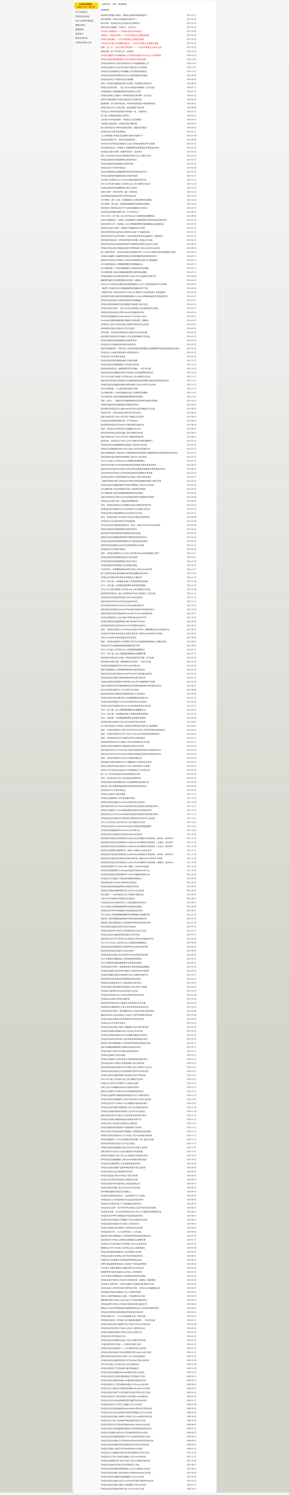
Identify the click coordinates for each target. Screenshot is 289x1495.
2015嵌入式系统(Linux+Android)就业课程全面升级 (123, 180)
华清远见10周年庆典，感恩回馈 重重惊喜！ (120, 501)
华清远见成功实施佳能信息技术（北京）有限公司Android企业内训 (130, 525)
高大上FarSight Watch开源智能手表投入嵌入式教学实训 (126, 156)
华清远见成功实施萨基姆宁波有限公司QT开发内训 (123, 1075)
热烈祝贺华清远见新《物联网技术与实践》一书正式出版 (126, 662)
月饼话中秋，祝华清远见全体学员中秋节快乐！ (122, 413)
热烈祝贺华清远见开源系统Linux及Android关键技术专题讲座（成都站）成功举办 (137, 862)
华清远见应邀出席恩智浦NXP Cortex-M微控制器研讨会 (125, 874)
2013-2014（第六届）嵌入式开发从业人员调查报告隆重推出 (128, 216)
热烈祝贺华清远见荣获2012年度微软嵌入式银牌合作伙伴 (126, 762)
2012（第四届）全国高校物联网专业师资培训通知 (123, 718)
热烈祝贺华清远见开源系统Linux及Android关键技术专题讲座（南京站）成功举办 (137, 838)
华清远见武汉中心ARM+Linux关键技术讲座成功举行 (124, 1103)
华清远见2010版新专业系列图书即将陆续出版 (121, 1260)
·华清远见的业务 (82, 16)
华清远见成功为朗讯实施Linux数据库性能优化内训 (123, 1380)
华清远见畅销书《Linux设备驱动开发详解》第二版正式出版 (127, 1139)
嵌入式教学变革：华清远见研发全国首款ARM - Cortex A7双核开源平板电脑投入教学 (138, 252)
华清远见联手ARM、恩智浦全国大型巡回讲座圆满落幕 (125, 967)
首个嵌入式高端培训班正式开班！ (116, 115)
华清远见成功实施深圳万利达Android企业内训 (121, 834)
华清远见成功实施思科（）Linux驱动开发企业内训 (123, 1348)
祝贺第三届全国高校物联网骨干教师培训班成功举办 (124, 786)
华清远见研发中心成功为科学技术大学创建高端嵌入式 (125, 63)
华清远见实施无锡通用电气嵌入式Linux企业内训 (122, 890)
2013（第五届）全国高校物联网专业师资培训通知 (123, 585)
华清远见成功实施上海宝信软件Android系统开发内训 (124, 955)
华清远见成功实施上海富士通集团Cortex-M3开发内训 (125, 1027)
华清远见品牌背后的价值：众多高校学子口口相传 (123, 1196)
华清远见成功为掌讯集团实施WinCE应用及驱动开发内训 (126, 1428)
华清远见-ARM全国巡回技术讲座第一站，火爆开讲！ (124, 111)
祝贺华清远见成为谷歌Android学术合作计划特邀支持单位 (126, 674)
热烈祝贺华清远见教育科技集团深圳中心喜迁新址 (123, 694)
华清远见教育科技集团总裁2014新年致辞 (119, 360)
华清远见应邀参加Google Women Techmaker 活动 (123, 316)
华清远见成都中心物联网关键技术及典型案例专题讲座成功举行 (129, 256)
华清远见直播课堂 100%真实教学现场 (118, 798)
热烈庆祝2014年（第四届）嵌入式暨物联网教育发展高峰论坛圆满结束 (132, 224)
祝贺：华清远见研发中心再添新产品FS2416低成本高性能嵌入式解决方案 (133, 641)
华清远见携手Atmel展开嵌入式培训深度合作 (120, 1183)
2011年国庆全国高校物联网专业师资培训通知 (121, 906)
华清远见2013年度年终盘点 (113, 356)
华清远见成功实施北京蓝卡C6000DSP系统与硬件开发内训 (127, 1481)
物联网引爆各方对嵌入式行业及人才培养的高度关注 (124, 1300)
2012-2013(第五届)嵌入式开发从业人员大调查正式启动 (125, 589)
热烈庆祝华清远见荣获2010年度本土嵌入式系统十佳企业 (126, 1067)
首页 (114, 4)
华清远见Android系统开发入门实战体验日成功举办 (123, 902)
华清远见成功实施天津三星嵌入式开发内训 (120, 1224)
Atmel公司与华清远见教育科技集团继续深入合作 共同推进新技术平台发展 (134, 284)
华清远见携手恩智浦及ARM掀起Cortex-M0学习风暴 (124, 987)
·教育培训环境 (81, 38)
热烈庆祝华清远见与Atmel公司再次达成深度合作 (122, 605)
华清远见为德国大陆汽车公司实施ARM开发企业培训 (124, 1432)
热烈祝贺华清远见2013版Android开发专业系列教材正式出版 (128, 409)
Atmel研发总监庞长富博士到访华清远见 (118, 196)
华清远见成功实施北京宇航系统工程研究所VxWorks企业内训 (128, 818)
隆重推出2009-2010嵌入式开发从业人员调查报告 (123, 1248)
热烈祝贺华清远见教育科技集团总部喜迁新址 (121, 533)
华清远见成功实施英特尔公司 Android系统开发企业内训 (126, 706)
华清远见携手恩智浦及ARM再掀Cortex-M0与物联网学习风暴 (128, 682)
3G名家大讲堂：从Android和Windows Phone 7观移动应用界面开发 (131, 1212)
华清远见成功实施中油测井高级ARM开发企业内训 (123, 678)
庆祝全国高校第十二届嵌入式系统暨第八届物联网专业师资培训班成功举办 (134, 220)
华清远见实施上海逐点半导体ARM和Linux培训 (121, 1448)
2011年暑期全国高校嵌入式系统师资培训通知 (121, 959)
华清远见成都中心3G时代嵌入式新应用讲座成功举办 (124, 1059)
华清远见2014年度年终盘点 (113, 168)
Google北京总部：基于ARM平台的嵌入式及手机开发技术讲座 (128, 1208)
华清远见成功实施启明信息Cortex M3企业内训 (121, 597)
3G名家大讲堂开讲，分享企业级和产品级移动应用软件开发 (127, 1284)
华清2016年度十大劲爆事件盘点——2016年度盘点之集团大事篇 (129, 43)
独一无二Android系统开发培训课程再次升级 (120, 774)
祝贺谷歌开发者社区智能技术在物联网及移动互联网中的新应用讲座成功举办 (135, 380)
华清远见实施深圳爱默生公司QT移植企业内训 (121, 1252)
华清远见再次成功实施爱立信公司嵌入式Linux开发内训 (125, 1324)
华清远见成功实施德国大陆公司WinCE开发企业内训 (124, 1147)
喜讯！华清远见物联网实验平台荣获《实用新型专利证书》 (127, 83)
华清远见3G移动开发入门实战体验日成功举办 (121, 983)
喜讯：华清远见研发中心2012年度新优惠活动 (121, 758)
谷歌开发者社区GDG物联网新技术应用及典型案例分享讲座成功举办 (131, 686)
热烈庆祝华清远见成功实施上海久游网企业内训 (122, 433)
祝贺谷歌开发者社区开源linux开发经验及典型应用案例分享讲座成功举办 (133, 469)
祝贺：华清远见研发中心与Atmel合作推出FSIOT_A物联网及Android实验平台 (135, 629)
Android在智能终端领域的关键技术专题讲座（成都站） (125, 320)
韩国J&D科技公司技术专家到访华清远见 (119, 882)
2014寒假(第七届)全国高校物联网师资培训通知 (122, 396)
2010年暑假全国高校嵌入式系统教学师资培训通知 (123, 1276)
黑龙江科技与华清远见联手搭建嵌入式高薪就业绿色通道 (126, 1131)
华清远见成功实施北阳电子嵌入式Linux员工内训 (122, 1489)
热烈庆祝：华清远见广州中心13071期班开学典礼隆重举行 (127, 441)
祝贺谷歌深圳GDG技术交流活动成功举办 (119, 601)
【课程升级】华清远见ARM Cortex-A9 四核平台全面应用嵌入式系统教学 (133, 292)
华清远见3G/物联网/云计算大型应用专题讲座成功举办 (125, 1007)
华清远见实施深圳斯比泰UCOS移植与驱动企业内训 (124, 1035)
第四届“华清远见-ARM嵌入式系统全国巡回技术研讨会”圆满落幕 (129, 260)
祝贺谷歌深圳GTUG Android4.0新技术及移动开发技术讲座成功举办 (131, 750)
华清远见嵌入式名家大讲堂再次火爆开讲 (119, 1123)
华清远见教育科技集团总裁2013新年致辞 (119, 557)
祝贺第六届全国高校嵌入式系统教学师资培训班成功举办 (126, 1236)
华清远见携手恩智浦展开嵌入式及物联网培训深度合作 (125, 782)
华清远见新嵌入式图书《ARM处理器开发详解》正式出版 (126, 95)
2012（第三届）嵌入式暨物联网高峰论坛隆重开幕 (123, 653)
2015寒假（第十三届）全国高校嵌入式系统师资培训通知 (126, 200)
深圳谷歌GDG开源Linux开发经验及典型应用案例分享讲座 (127, 473)
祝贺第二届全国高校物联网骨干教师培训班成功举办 (124, 918)
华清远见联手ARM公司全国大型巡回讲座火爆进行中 (124, 1304)
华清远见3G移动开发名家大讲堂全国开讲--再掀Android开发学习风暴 (131, 633)
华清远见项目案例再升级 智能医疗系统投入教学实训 (124, 304)
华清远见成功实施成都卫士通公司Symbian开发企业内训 (126, 1099)
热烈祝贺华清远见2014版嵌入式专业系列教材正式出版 (125, 336)
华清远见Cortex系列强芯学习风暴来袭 (118, 521)
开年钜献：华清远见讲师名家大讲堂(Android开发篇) (124, 332)
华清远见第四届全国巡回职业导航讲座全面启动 (122, 1312)
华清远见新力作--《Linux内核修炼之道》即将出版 (123, 1316)
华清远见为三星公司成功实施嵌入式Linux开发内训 (123, 1457)
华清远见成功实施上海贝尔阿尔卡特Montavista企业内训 (126, 1473)
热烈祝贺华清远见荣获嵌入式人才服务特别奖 (121, 1292)
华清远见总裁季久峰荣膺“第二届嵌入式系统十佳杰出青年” (126, 850)
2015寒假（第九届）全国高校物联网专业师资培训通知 (125, 204)
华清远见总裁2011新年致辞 (113, 1055)
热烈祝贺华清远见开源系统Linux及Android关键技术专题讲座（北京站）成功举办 (137, 846)
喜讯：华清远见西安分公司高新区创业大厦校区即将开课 (126, 505)
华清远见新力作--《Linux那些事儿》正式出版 (121, 1232)
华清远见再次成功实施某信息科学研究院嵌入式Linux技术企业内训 (130, 248)
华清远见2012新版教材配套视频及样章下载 (120, 645)
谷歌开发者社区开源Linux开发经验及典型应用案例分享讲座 (127, 497)
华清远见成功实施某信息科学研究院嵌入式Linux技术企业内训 (128, 384)
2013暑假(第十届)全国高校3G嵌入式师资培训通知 (123, 489)
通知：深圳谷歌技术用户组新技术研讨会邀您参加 (123, 738)
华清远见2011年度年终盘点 (113, 790)
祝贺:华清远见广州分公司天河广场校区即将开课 (122, 437)
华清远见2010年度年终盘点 (113, 1023)
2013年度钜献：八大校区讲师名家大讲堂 (119, 388)
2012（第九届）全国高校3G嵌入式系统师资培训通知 (124, 714)
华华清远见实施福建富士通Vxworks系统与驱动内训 (124, 1159)
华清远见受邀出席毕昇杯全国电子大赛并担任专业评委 (125, 971)
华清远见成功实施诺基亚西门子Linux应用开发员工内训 (125, 1436)
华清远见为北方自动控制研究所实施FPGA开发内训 (123, 1400)
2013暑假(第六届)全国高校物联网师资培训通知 (122, 493)
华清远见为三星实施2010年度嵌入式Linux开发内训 (124, 1244)
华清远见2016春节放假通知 (113, 131)
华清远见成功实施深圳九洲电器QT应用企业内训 (122, 746)
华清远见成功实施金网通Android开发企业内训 (121, 513)
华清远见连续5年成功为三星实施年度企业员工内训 (123, 931)
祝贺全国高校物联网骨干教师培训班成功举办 (121, 1047)
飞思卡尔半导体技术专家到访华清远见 (118, 898)
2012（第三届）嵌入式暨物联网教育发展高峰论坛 (123, 710)
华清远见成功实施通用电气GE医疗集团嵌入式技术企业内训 (127, 485)
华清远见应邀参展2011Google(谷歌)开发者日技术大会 (125, 870)
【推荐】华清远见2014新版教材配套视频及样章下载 (124, 288)
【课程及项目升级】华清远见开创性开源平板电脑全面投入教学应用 (131, 481)
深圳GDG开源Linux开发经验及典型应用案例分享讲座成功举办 (129, 465)
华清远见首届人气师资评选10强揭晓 (117, 79)
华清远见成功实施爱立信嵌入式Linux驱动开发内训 (123, 1340)
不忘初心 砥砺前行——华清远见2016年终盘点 (121, 31)
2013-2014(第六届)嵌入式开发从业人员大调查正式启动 (125, 376)
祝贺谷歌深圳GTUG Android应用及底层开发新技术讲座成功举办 (129, 806)
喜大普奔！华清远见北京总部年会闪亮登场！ (121, 23)
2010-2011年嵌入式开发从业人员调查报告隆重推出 (124, 943)
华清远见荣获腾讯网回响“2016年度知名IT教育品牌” (124, 59)
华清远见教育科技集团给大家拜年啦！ (118, 164)
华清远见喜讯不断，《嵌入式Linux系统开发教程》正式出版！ (128, 87)
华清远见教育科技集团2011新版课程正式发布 (121, 1127)
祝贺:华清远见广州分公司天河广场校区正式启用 (122, 417)
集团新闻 (123, 4)
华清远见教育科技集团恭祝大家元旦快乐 (119, 188)
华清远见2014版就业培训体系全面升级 (118, 344)
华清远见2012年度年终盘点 (113, 549)
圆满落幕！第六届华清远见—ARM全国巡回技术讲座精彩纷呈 (128, 103)
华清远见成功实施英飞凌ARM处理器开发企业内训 (123, 1167)
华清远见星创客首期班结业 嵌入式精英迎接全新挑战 (124, 75)
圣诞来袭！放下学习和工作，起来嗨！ (118, 51)
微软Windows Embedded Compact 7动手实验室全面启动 (126, 1015)
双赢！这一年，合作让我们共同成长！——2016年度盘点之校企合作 (131, 47)
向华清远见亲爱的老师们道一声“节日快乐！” (120, 212)
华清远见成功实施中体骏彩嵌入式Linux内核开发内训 (124, 1107)
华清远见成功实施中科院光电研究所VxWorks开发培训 (125, 1444)
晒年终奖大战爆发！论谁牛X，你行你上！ (119, 27)
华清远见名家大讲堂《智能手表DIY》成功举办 (121, 152)
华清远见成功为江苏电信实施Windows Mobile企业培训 (125, 1424)
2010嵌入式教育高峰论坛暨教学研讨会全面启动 (122, 1268)
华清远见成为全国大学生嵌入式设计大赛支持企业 (123, 1328)
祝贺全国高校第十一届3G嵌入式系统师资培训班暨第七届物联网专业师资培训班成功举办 (140, 348)
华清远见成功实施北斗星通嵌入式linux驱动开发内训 (124, 1220)
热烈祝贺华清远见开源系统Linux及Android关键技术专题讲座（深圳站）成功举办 (137, 854)
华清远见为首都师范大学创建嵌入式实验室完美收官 (124, 71)
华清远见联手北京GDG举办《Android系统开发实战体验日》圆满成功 (132, 236)
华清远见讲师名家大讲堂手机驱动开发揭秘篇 (121, 300)
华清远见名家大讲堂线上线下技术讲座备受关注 (122, 1256)
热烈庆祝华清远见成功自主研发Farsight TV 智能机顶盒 (125, 232)
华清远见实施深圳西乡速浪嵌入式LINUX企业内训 (123, 1111)
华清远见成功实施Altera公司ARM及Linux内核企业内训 (125, 509)
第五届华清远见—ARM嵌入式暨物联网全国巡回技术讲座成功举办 (130, 148)
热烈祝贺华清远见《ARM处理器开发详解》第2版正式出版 (127, 240)
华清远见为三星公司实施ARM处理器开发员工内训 (123, 1420)
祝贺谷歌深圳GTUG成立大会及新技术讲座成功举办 (124, 1115)
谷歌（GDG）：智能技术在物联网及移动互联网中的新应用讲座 (129, 401)
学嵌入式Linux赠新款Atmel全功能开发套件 (120, 1087)
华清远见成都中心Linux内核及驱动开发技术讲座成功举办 (126, 810)
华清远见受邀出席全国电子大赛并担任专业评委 (122, 1228)
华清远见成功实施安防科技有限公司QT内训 (120, 935)
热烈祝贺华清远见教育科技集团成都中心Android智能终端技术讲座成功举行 (134, 296)
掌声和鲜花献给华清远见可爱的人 (116, 1192)
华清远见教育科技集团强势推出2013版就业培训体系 (124, 541)
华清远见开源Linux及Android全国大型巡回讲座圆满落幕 (126, 826)
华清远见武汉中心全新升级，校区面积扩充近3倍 (122, 107)
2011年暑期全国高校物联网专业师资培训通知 (121, 963)
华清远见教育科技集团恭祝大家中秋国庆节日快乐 (123, 621)
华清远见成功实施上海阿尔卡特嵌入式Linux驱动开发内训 (126, 1416)
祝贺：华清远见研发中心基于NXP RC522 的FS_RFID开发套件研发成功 (133, 730)
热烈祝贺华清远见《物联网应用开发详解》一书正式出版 (126, 368)
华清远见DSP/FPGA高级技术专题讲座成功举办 (122, 910)
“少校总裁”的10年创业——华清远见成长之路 (121, 1344)
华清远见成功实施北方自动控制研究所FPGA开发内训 (124, 1071)
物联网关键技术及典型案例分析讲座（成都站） (122, 280)
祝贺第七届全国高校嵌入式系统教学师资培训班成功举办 (126, 1043)
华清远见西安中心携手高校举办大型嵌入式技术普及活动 (126, 477)
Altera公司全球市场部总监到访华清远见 (118, 637)
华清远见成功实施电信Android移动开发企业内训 (122, 1372)
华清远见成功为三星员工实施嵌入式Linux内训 (121, 1404)
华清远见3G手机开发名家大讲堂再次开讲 (119, 1179)
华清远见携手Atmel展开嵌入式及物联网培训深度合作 (124, 698)
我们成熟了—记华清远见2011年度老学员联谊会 (122, 894)
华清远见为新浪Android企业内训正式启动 (119, 991)
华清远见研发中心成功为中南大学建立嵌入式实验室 (124, 67)
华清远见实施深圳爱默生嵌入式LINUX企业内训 (122, 1031)
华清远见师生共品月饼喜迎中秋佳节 (117, 1171)
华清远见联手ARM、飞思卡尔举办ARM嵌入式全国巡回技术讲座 (129, 308)
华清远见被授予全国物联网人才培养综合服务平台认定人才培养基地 (131, 55)
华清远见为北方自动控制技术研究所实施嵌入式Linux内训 (126, 1412)
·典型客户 (79, 34)
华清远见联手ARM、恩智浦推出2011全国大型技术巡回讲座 (127, 1011)
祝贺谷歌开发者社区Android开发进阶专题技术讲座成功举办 (127, 609)
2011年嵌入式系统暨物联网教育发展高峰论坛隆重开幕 (125, 914)
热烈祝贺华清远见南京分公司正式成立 (118, 1143)
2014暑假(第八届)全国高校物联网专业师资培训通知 (124, 272)
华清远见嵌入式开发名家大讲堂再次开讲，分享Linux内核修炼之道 (130, 1288)
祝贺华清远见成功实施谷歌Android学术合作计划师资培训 (126, 613)
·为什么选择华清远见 (84, 21)
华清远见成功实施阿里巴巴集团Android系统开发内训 (124, 947)
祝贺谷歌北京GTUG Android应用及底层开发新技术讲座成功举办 (129, 814)
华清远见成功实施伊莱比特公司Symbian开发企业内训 (125, 1360)
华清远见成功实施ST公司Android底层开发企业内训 (124, 702)
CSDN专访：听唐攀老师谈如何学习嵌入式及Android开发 (126, 569)
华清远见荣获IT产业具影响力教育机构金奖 (120, 1368)
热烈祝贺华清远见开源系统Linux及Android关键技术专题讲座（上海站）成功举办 (137, 842)
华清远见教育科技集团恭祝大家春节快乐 (119, 160)
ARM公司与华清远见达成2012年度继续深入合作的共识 (125, 770)
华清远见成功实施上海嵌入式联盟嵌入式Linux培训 (123, 1485)
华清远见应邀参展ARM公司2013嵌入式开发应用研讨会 (125, 449)
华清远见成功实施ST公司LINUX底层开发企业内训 (123, 722)
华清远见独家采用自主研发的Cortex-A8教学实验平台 (124, 975)
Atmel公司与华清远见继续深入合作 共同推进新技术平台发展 (128, 144)
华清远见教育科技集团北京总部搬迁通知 (119, 565)
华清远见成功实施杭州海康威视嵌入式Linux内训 (122, 1477)
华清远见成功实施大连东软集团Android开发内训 (122, 1019)
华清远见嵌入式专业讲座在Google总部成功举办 (122, 1200)
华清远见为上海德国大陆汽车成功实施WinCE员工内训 (125, 1453)
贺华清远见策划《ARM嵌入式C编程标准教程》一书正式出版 (128, 1320)
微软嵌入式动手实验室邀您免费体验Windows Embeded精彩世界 (130, 1308)
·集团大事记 (80, 25)
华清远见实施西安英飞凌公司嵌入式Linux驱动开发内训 (125, 1461)
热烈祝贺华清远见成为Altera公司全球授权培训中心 (123, 625)
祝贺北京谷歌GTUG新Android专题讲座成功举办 (122, 1091)
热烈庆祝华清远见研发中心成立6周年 (117, 951)
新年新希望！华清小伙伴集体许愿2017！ (119, 19)
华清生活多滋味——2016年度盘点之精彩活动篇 (122, 39)
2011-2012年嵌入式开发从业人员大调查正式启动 (123, 822)
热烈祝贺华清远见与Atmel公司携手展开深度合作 (122, 425)
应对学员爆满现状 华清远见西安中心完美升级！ (122, 99)
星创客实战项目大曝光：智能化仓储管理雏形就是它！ (125, 15)
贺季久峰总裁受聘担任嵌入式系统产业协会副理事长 (124, 1264)
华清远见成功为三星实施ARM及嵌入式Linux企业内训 (125, 1384)
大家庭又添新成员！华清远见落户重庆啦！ (120, 123)
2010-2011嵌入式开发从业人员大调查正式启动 (122, 1079)
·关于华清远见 (81, 12)
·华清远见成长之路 (83, 42)
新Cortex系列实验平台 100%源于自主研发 (120, 690)
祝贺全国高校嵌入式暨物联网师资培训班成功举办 (123, 670)
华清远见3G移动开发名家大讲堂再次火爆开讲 (121, 577)
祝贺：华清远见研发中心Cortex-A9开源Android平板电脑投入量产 (130, 553)
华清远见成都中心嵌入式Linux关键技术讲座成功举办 (124, 1155)
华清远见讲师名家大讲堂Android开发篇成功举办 (122, 312)
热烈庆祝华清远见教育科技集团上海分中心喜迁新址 (124, 457)
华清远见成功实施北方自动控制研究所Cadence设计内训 (126, 1352)
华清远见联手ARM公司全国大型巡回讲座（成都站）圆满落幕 (128, 1280)
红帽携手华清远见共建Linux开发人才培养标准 (121, 1272)
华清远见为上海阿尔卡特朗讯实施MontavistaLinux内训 (125, 1388)
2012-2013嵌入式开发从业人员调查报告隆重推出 (123, 461)
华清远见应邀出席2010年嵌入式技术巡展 (119, 1175)
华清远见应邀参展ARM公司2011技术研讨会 (120, 830)
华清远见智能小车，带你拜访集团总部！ (119, 140)
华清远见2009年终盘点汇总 (113, 1336)
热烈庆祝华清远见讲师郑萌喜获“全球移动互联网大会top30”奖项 (129, 244)
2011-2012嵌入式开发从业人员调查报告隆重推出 (123, 649)
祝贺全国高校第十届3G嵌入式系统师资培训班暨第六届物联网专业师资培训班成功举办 (139, 453)
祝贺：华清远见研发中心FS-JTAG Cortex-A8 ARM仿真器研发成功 (130, 734)
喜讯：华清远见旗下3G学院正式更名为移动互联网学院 (125, 517)
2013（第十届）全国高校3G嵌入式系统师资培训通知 (124, 581)
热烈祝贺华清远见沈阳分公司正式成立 (118, 328)
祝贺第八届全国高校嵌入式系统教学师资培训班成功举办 (126, 922)
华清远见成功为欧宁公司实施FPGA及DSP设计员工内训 (126, 1392)
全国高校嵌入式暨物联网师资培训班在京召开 (121, 91)
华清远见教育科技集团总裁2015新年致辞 (119, 176)
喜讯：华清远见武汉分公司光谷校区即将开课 (121, 778)
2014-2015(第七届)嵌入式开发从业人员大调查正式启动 (125, 184)
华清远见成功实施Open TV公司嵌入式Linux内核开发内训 (126, 1135)
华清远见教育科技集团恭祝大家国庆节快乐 (120, 405)
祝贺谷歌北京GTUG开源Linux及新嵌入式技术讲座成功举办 (127, 939)
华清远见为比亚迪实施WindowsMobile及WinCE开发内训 (126, 1408)
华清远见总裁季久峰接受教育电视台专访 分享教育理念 (125, 1095)
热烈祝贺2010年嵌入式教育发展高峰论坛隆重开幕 (123, 1240)
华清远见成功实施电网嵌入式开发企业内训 (120, 364)
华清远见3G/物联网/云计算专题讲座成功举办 (121, 1163)
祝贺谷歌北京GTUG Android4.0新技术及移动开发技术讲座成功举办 (131, 754)
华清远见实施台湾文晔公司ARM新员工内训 (120, 1465)
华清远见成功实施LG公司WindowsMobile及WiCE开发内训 (127, 1440)
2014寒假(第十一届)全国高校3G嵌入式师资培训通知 (124, 392)
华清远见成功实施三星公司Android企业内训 (120, 1187)
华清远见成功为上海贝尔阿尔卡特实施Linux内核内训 (124, 1396)
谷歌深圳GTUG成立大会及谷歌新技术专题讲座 (122, 1151)
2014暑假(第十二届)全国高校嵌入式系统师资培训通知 (125, 268)
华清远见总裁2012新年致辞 (113, 794)
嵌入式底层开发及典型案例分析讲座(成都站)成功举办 (124, 573)
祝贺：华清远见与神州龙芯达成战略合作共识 (121, 429)
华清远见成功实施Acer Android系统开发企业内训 (123, 802)
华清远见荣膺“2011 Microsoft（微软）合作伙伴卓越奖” (125, 866)
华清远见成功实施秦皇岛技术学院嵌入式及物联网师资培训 (127, 372)
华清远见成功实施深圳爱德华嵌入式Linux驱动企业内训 (125, 1469)
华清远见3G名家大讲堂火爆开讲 (115, 999)
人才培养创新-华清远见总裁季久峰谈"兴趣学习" (122, 136)
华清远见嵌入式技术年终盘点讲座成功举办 (120, 1051)
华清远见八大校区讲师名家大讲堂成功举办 (120, 352)
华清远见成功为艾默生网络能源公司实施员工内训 (123, 1376)
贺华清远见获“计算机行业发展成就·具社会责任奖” (123, 1063)
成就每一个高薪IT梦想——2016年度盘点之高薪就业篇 (125, 35)
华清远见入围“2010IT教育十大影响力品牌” (120, 1083)
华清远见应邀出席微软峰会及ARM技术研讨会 (121, 1119)
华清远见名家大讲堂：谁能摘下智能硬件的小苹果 (123, 228)
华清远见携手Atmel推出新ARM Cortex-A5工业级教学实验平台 (128, 276)
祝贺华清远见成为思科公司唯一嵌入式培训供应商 (123, 1356)
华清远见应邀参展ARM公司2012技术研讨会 (120, 666)
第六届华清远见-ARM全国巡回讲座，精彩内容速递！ (124, 127)
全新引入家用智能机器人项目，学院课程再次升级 (123, 1296)
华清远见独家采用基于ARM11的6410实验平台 (121, 1332)
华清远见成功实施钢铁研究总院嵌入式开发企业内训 (124, 445)
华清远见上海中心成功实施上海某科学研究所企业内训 (125, 324)
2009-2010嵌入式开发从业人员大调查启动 (120, 1364)
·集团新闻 (79, 29)
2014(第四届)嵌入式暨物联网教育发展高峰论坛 (122, 264)
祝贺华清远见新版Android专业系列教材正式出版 (122, 545)
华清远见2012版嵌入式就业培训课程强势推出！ (122, 878)
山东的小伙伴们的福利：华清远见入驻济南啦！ (122, 119)
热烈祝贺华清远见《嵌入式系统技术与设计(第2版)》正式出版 (128, 593)
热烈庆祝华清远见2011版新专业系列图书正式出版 (123, 1003)
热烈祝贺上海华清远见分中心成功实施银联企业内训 (124, 208)
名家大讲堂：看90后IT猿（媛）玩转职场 (119, 192)
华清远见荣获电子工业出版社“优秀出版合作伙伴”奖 (123, 617)
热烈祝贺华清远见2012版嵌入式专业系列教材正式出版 (125, 742)
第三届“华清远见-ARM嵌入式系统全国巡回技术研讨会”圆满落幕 (129, 726)
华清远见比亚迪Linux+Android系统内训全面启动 (122, 995)
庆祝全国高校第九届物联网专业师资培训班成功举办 (124, 172)
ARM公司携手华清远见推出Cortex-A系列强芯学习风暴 (125, 766)
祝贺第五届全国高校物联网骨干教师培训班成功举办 (124, 537)
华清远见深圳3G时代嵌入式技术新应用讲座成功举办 (124, 1039)
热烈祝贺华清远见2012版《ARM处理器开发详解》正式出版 (127, 657)
